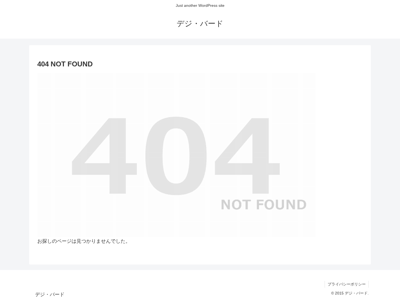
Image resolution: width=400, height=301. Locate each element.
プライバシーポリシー (347, 284)
